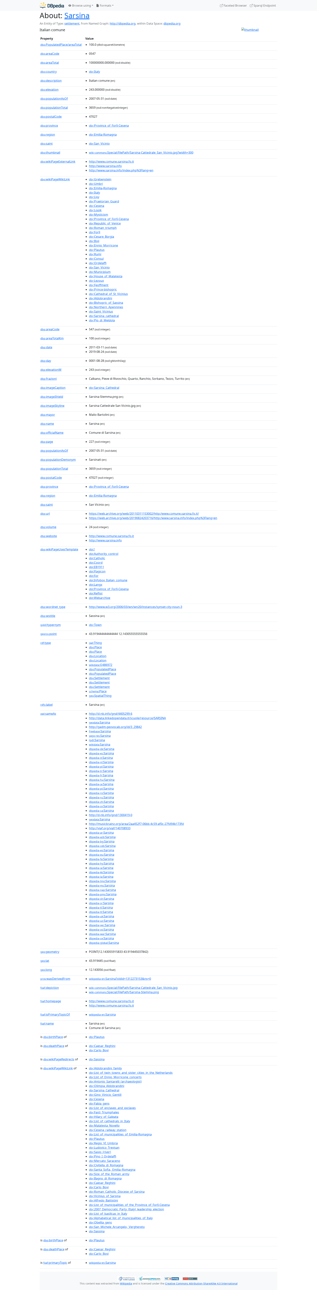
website (48, 536)
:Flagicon (97, 571)
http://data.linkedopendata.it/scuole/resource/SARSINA (127, 718)
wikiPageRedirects (58, 1059)
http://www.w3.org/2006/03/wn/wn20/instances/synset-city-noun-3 (135, 607)
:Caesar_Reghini (102, 1046)
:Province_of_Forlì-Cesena (109, 126)
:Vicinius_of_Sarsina (105, 1196)
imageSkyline (52, 406)
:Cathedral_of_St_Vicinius (108, 294)
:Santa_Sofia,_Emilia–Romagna (112, 1170)
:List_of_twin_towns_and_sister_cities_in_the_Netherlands (131, 1073)
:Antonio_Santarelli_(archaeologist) (115, 1081)
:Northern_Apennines (106, 307)
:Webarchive (99, 598)
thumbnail (50, 153)
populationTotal (54, 108)
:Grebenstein (100, 179)
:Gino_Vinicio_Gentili (105, 1095)
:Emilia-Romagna (103, 135)
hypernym (50, 625)
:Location (97, 656)
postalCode (51, 117)
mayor (47, 415)
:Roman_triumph (103, 228)
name (47, 424)
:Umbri (96, 184)
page (46, 442)
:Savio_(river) (100, 1152)
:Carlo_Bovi (99, 1050)
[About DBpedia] (52, 5)
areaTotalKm (52, 338)
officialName (51, 433)
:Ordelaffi (97, 263)
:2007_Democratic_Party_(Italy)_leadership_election (126, 1209)
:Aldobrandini (100, 298)
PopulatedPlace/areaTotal (61, 45)
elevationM (50, 370)
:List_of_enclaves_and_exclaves (112, 1108)
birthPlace (53, 1037)
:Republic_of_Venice (105, 223)
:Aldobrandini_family (105, 1068)
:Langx (95, 585)
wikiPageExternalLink (57, 162)
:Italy (94, 72)
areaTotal (49, 63)
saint (46, 144)
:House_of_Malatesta (105, 276)
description (51, 81)
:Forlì (94, 232)
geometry (49, 952)
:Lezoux (96, 281)
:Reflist (96, 593)
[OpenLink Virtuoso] (126, 1278)
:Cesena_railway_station (107, 1130)
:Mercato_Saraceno (104, 1161)
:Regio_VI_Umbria (103, 1143)
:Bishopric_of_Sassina (106, 303)
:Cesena (96, 206)
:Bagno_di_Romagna (105, 1178)
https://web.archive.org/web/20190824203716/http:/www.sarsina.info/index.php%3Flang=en (153, 518)
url (45, 514)
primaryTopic (55, 1263)
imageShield (51, 397)
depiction (49, 988)
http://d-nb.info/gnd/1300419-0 (110, 815)
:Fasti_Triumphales (104, 1112)
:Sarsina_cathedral (104, 316)
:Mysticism (98, 215)
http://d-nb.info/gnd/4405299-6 (110, 714)
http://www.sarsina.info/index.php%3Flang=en (121, 170)
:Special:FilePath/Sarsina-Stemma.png (124, 992)
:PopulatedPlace (102, 669)
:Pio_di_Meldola (102, 320)
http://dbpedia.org (123, 23)
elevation (49, 90)
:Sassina (97, 1059)
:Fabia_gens (99, 1103)
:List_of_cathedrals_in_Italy (109, 1121)
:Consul (96, 259)
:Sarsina (99, 722)
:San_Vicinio (99, 144)
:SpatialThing (100, 696)
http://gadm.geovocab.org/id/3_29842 (115, 727)
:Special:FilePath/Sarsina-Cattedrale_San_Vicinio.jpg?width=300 (141, 153)
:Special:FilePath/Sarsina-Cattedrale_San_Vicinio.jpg (133, 988)
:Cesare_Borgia (101, 237)
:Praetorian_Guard (104, 201)
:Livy (94, 197)
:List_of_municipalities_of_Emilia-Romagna (120, 1134)
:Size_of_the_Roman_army (109, 1174)
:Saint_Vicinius (101, 311)
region (47, 135)
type (45, 643)
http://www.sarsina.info (105, 166)
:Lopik (95, 210)
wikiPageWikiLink (55, 179)
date (46, 347)
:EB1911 (96, 567)
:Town (95, 625)
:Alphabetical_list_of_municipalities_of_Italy (121, 1218)
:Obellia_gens (100, 1222)
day (45, 361)
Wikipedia (126, 1283)
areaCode (49, 54)
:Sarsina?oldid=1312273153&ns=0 (120, 979)
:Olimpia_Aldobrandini (106, 1086)
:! (92, 549)
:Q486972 (100, 665)
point (48, 634)
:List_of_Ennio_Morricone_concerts (115, 1077)
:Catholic (97, 558)
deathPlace (53, 1046)
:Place (95, 647)
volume (48, 527)
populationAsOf (54, 99)
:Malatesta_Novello (104, 1126)
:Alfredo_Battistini (103, 1200)
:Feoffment (98, 285)
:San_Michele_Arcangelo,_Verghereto (117, 1227)
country (48, 72)
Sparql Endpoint (264, 5)
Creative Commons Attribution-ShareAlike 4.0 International (201, 1283)
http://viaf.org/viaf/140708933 (109, 828)
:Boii (94, 241)
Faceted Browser (235, 5)
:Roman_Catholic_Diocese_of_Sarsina (117, 1192)
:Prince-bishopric (103, 289)
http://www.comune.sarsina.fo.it (111, 162)
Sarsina (77, 15)
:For (94, 576)
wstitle (47, 616)
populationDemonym (58, 460)
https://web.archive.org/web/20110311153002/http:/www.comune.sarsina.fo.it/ (144, 514)
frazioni (48, 379)
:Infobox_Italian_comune (108, 580)
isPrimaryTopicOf (55, 1014)
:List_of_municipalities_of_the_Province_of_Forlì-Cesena (129, 1205)
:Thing (95, 643)
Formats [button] (105, 5)
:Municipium (100, 272)
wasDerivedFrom (55, 979)
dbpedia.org (172, 23)
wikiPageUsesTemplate (59, 549)
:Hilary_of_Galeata (103, 1117)
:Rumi (95, 254)
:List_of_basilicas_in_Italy (108, 1214)
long (46, 970)
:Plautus (97, 250)
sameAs (48, 714)
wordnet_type (52, 607)
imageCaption (52, 388)
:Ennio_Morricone (103, 245)
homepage (50, 1001)
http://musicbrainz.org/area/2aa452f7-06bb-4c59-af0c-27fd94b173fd (136, 824)
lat (44, 961)
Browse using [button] (81, 5)
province (49, 126)
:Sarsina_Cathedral (104, 388)
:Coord (96, 563)
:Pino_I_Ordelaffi (102, 1156)
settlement (71, 23)
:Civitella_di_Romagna (106, 1165)
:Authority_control (103, 554)
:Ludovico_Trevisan (104, 1148)
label (46, 705)
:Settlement (99, 678)
